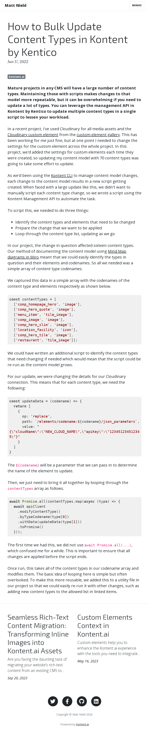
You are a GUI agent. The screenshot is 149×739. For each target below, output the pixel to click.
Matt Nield (15, 5)
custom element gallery (98, 134)
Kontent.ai (16, 77)
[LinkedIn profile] (96, 701)
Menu (135, 5)
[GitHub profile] (81, 701)
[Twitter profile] (52, 701)
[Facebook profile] (67, 701)
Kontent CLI (62, 175)
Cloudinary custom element (33, 134)
